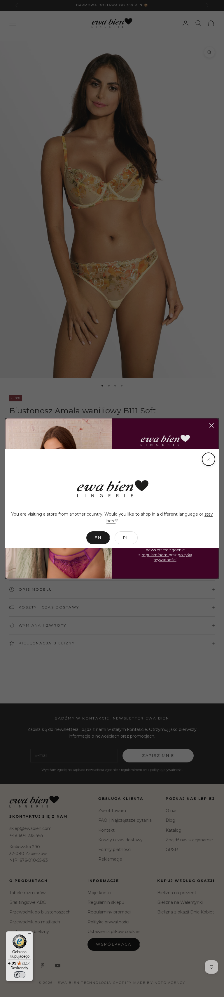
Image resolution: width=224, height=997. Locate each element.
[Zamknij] (208, 459)
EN (98, 537)
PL (126, 537)
